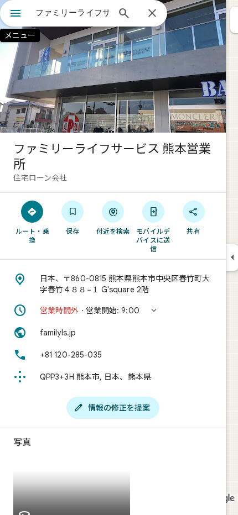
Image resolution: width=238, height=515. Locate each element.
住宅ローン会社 (40, 178)
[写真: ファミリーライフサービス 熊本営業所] (113, 66)
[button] (113, 310)
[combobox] (71, 12)
